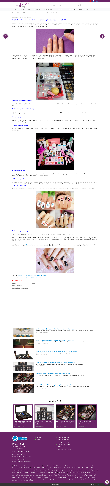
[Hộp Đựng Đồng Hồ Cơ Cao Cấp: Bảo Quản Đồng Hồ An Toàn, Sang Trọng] (23, 355)
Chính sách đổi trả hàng (64, 444)
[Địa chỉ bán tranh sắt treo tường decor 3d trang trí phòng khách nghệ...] (23, 332)
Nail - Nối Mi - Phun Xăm (75, 10)
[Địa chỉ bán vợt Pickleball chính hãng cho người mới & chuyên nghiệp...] (23, 343)
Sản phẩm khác (61, 10)
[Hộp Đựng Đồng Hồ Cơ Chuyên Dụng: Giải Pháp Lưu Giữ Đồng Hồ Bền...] (23, 366)
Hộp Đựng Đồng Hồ (49, 10)
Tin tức (87, 10)
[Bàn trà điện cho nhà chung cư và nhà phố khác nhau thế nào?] (23, 377)
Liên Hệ (38, 439)
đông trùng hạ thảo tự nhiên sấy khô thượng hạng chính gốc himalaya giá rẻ (67, 479)
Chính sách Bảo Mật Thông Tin (65, 449)
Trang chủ (15, 10)
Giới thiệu (15, 1)
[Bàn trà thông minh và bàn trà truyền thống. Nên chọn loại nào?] (23, 388)
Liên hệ (93, 10)
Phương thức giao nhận (63, 442)
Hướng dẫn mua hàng (63, 437)
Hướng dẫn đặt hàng (36, 1)
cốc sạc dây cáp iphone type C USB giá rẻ (35, 479)
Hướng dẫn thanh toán (63, 439)
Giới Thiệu (39, 437)
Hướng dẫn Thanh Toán (24, 1)
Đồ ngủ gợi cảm (26, 10)
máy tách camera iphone (27, 480)
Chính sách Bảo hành (63, 446)
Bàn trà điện (37, 10)
